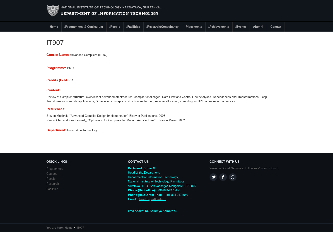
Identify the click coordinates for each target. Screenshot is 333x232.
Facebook (223, 177)
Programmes (54, 168)
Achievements (217, 27)
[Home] (105, 11)
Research (52, 183)
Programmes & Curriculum (82, 27)
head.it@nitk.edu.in (152, 199)
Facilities (132, 27)
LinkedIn (232, 177)
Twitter (213, 177)
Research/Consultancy (161, 27)
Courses (51, 173)
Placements (194, 26)
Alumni (258, 26)
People (113, 27)
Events (239, 27)
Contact (275, 26)
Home (54, 26)
